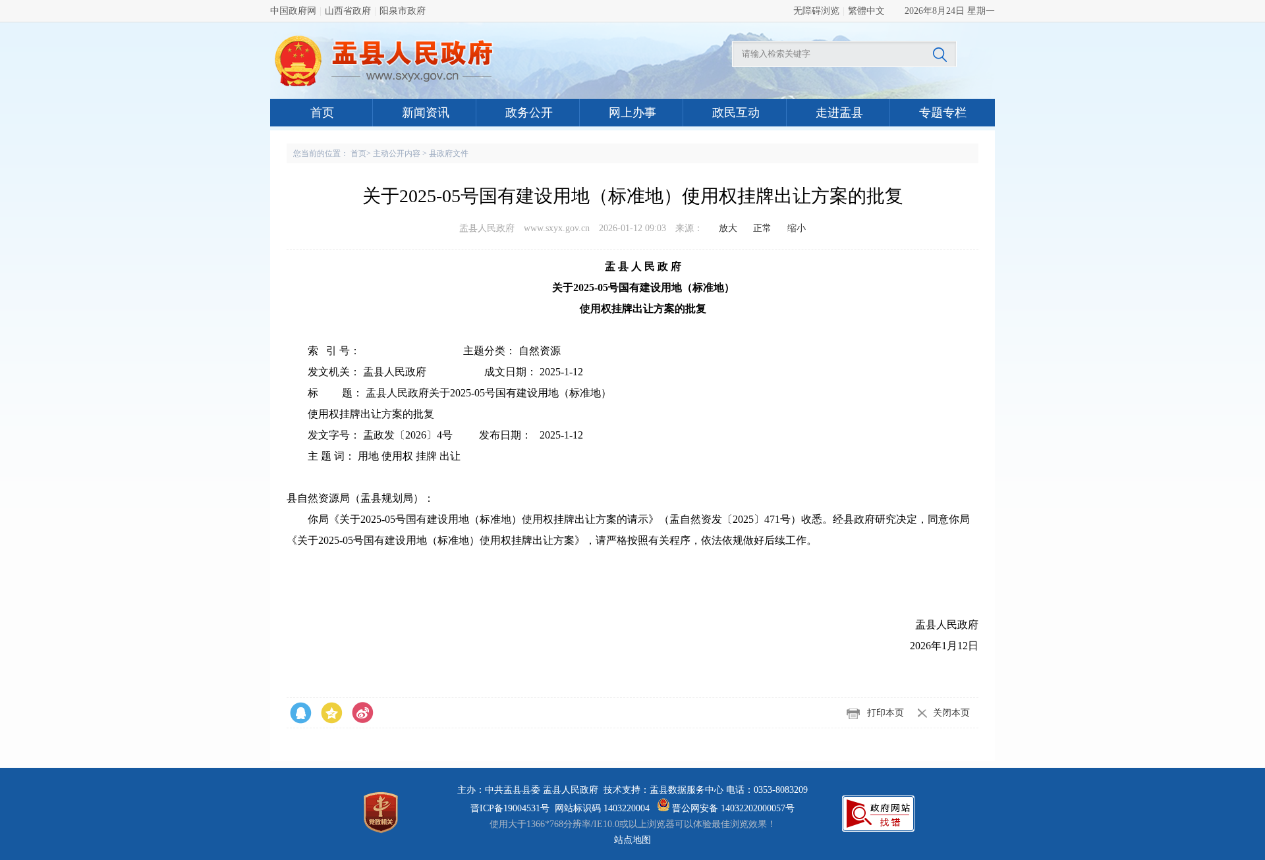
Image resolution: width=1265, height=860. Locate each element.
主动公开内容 (396, 153)
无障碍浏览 (816, 11)
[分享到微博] (301, 713)
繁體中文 (866, 11)
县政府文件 (448, 153)
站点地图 (632, 840)
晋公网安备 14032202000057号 (732, 808)
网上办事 (632, 112)
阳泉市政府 (403, 11)
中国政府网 (293, 11)
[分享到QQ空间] (363, 713)
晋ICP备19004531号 (509, 808)
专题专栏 (943, 112)
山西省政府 (348, 11)
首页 (322, 112)
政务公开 (529, 112)
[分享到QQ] (332, 713)
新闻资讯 (425, 112)
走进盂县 (839, 112)
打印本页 (885, 713)
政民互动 (736, 112)
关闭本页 (951, 713)
